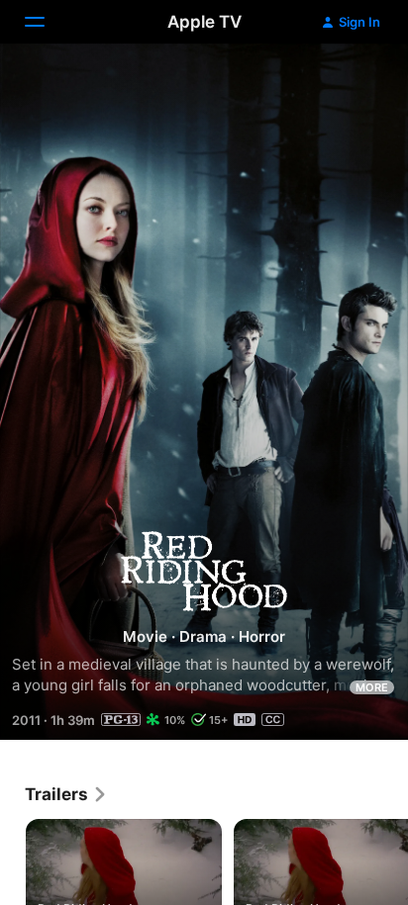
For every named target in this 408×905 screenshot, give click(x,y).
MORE (372, 687)
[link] (66, 794)
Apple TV (204, 22)
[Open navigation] (46, 22)
